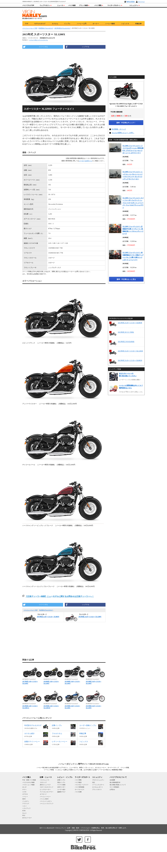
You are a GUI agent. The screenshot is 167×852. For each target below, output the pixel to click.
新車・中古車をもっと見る (126, 279)
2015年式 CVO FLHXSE (126, 341)
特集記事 (138, 23)
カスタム (55, 23)
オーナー (96, 23)
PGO (23, 815)
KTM (23, 810)
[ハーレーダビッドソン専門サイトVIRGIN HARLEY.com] (34, 14)
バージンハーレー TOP (30, 610)
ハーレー (25, 796)
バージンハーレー (45, 796)
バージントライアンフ (46, 803)
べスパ (24, 806)
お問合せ (112, 789)
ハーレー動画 (110, 23)
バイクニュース (44, 780)
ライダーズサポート (114, 5)
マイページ (141, 1)
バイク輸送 (78, 782)
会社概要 (112, 780)
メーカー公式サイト (85, 161)
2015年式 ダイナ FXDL (126, 332)
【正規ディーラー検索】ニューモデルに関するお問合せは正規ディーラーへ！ (59, 596)
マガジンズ (43, 782)
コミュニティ (133, 5)
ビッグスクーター (45, 789)
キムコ (24, 813)
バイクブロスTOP (28, 5)
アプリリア (25, 803)
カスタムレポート (97, 787)
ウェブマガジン (45, 5)
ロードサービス (79, 789)
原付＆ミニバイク (45, 784)
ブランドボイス (97, 789)
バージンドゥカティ (46, 801)
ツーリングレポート (98, 784)
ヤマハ (24, 789)
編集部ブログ (61, 792)
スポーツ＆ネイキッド (46, 787)
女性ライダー (61, 787)
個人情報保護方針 (115, 782)
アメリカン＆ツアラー (46, 792)
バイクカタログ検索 (28, 782)
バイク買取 (98, 5)
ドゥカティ (25, 801)
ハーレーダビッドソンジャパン (38, 40)
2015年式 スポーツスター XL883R (130, 323)
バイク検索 (72, 5)
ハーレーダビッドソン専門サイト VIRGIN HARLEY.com (84, 764)
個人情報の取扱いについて (118, 784)
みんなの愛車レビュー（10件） (123, 133)
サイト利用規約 (114, 787)
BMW (24, 799)
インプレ (67, 23)
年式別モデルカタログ (46, 610)
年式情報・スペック (119, 129)
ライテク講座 (61, 784)
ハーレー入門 (81, 23)
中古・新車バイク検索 (29, 780)
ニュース (60, 5)
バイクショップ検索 (28, 784)
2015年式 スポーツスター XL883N (130, 360)
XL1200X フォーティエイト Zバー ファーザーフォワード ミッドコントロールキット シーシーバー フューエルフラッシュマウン (133, 202)
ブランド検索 (83, 5)
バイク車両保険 (79, 787)
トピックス (125, 23)
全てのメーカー (27, 817)
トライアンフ (26, 808)
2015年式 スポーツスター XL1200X (130, 351)
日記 (93, 782)
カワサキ (25, 794)
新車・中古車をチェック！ (126, 123)
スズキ (24, 792)
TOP (26, 23)
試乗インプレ (61, 780)
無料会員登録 (131, 1)
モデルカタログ (39, 23)
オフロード (43, 794)
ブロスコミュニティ (98, 780)
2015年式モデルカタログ (62, 28)
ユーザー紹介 (61, 789)
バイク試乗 (78, 792)
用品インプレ (61, 782)
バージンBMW (44, 799)
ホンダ (24, 787)
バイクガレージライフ (81, 784)
